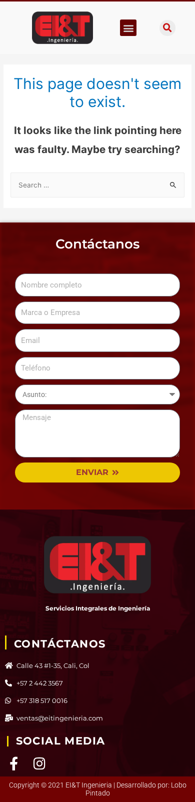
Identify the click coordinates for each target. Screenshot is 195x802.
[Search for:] (97, 185)
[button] (128, 28)
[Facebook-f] (13, 763)
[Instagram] (39, 763)
